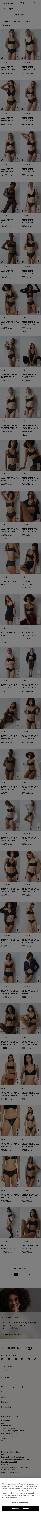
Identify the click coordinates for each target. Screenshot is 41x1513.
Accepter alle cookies (20, 1508)
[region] (20, 1495)
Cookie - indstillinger (20, 1502)
